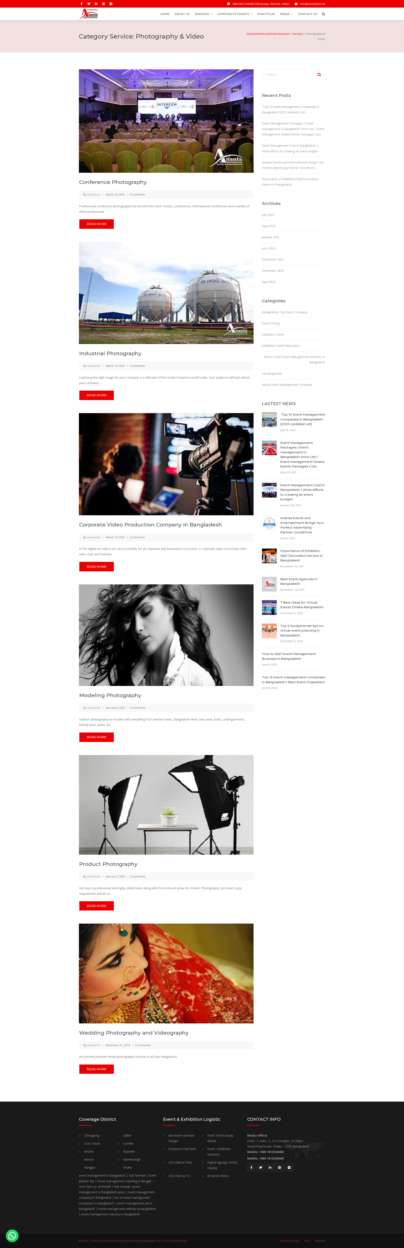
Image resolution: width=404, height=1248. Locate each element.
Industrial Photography (110, 353)
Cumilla (128, 1143)
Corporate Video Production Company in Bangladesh (150, 524)
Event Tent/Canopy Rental (220, 1138)
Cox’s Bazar (92, 1143)
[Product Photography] (166, 804)
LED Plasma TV (178, 1176)
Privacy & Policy (289, 1240)
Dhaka (127, 1167)
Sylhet (127, 1135)
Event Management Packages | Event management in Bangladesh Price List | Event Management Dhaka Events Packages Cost (293, 128)
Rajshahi (129, 1151)
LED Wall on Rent (180, 1162)
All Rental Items (218, 1176)
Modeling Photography (110, 695)
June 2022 (268, 248)
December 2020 (273, 271)
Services (202, 14)
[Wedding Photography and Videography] (166, 973)
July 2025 (268, 215)
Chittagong (91, 1135)
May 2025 (268, 226)
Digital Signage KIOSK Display (222, 1165)
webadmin (94, 194)
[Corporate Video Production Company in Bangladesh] (166, 464)
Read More (96, 224)
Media (285, 14)
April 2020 (268, 282)
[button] (12, 1235)
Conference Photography (113, 182)
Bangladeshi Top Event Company (284, 312)
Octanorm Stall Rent (182, 1149)
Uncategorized (272, 373)
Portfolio (266, 14)
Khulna (88, 1151)
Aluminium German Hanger (181, 1138)
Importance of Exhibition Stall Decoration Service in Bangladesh (301, 555)
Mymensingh (132, 1159)
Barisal (88, 1159)
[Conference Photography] (166, 121)
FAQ (307, 1240)
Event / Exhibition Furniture (219, 1151)
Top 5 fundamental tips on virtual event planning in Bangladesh (301, 630)
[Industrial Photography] (166, 293)
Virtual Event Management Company (287, 385)
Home (164, 14)
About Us (182, 14)
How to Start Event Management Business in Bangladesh (294, 359)
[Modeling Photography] (166, 635)
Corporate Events (233, 14)
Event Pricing (270, 323)
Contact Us (307, 14)
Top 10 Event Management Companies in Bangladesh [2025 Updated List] (302, 419)
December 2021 (273, 259)
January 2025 (271, 237)
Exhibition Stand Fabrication (281, 346)
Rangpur (90, 1167)
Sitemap (320, 1240)
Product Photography (108, 864)
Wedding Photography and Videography (134, 1033)
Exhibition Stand (273, 334)
